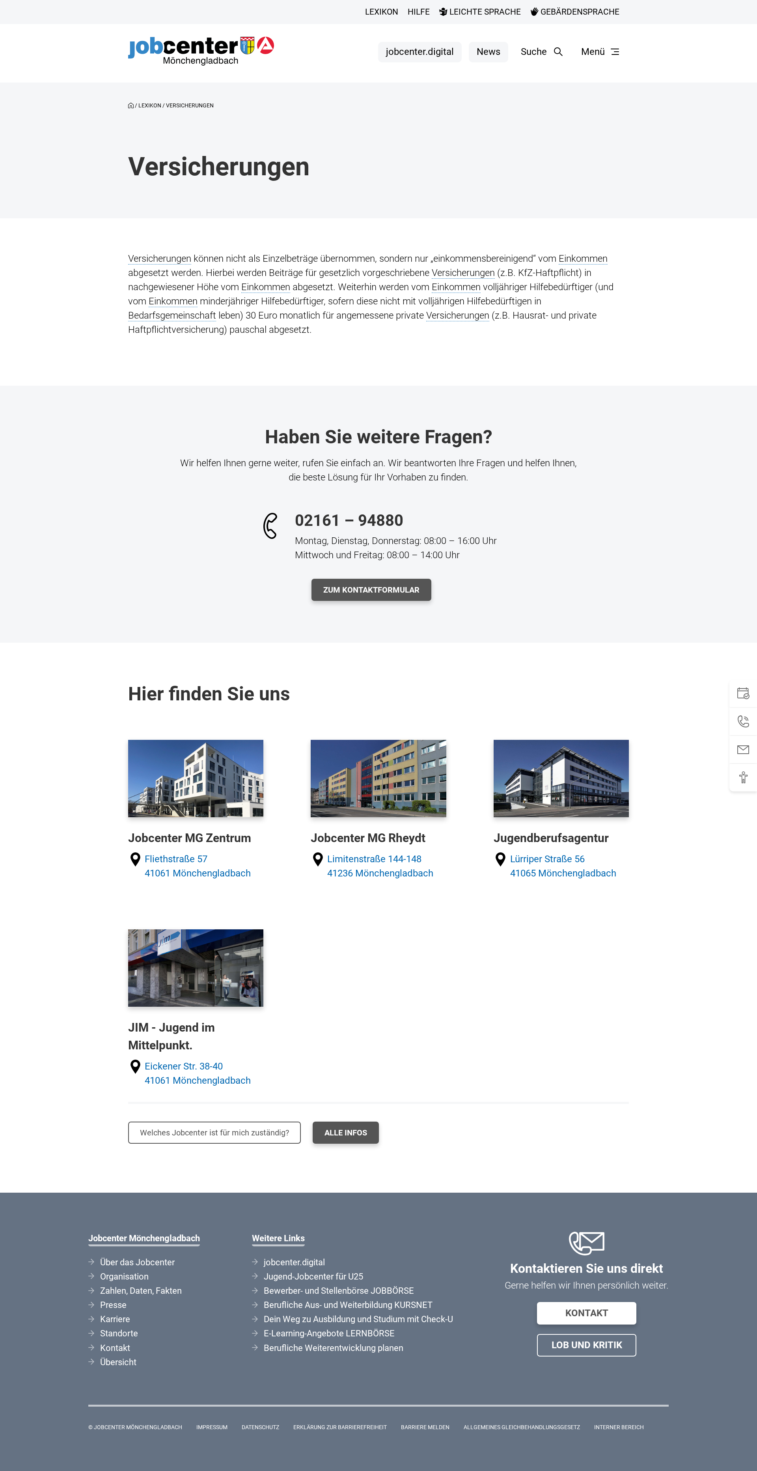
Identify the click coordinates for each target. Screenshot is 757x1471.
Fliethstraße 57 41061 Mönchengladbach (198, 866)
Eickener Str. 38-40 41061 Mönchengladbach (198, 1073)
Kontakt (586, 1313)
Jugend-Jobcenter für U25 (313, 1276)
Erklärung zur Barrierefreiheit (340, 1427)
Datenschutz (260, 1427)
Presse (113, 1305)
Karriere (115, 1319)
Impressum (211, 1427)
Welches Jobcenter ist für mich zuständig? (214, 1132)
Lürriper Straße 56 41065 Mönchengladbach (563, 866)
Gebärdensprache (579, 12)
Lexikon (381, 12)
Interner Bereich (619, 1427)
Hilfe (419, 12)
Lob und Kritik (587, 1345)
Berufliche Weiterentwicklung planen (333, 1348)
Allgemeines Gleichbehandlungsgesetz (522, 1427)
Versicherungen (159, 258)
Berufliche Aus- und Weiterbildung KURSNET (348, 1305)
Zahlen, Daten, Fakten (141, 1291)
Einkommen (583, 258)
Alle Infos (345, 1132)
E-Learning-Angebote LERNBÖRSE (329, 1333)
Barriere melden (425, 1427)
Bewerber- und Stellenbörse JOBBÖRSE (339, 1291)
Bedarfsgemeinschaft (172, 315)
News (488, 51)
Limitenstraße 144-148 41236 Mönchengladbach (380, 866)
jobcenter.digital (420, 51)
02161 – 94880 (349, 520)
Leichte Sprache (484, 12)
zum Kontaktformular (371, 590)
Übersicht (118, 1362)
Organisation (124, 1276)
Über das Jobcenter (137, 1262)
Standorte (119, 1333)
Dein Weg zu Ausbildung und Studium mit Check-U (358, 1319)
